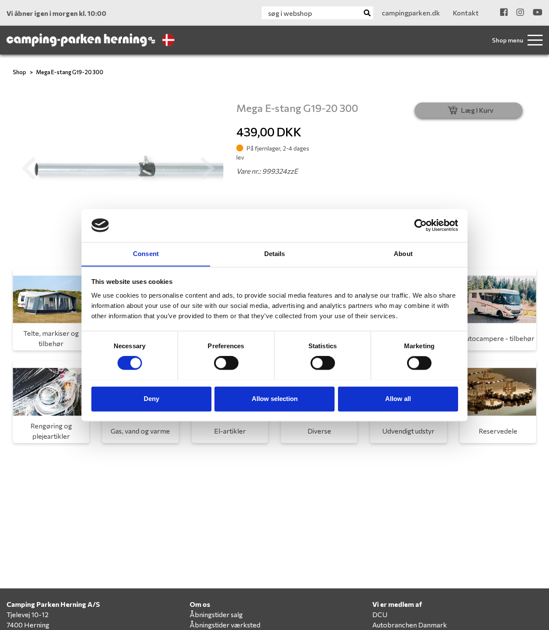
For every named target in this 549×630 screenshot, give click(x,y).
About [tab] (403, 253)
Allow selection (275, 398)
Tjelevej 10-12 (27, 614)
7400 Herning (27, 625)
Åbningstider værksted (225, 625)
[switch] (226, 363)
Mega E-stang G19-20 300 (69, 72)
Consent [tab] (146, 253)
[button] (29, 168)
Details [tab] (274, 253)
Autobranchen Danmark (409, 625)
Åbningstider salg (216, 614)
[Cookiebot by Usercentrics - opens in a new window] (420, 225)
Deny (151, 398)
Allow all (398, 398)
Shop (19, 72)
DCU (379, 614)
